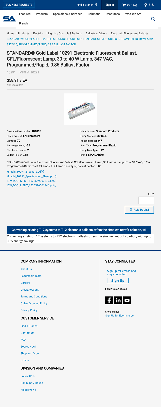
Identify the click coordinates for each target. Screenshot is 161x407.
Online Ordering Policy (34, 303)
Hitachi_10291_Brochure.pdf (25, 171)
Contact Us (27, 332)
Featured (24, 14)
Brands (23, 23)
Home (10, 33)
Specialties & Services (67, 14)
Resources (113, 14)
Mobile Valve (28, 389)
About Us (26, 269)
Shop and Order (30, 353)
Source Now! (28, 346)
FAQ (23, 339)
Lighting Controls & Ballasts (65, 33)
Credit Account (30, 289)
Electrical (38, 33)
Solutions (94, 14)
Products (42, 14)
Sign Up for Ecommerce (119, 315)
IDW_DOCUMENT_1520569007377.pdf (31, 181)
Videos (25, 360)
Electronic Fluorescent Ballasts (129, 33)
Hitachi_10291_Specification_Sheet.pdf (31, 176)
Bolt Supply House (32, 382)
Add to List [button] (141, 209)
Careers (25, 282)
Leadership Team (31, 275)
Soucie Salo (28, 376)
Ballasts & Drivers (96, 33)
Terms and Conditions (34, 296)
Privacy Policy (29, 310)
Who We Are (133, 14)
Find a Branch (85, 4)
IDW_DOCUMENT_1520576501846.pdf (31, 185)
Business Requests (19, 4)
